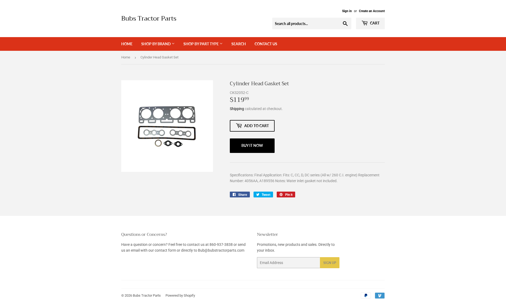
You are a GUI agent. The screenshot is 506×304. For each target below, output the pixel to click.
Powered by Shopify (180, 295)
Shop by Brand (156, 44)
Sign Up (329, 263)
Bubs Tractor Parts (148, 18)
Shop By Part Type (201, 44)
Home (127, 44)
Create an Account (372, 11)
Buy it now (252, 145)
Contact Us (266, 44)
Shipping (237, 109)
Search (238, 44)
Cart (374, 23)
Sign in (347, 11)
